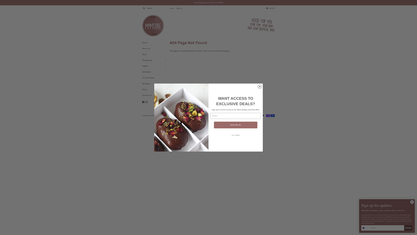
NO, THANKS (236, 135)
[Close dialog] (260, 87)
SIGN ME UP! (235, 125)
